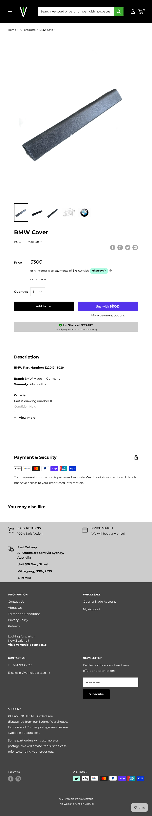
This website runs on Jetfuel (76, 803)
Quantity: (21, 291)
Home (12, 29)
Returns (14, 626)
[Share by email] (135, 247)
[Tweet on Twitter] (127, 247)
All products (27, 29)
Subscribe (96, 694)
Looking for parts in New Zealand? (27, 640)
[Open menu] (10, 11)
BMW (17, 242)
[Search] (119, 11)
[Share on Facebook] (112, 247)
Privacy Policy (18, 620)
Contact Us (16, 601)
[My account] (133, 11)
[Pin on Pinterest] (120, 247)
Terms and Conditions (24, 614)
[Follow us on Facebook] (10, 779)
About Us (15, 608)
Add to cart (44, 306)
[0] (140, 11)
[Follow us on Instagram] (18, 779)
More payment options (108, 315)
